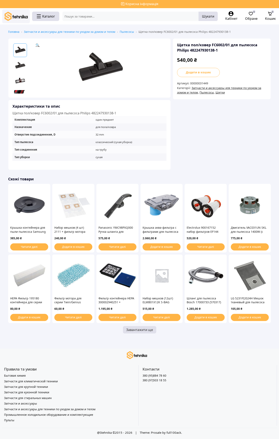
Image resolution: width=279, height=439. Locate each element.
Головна (13, 32)
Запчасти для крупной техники (26, 387)
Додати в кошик (198, 72)
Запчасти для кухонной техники (26, 392)
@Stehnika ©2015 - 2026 (115, 432)
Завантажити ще (139, 330)
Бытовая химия (15, 375)
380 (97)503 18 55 (154, 380)
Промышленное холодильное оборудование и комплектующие (48, 415)
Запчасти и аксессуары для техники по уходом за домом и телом (69, 32)
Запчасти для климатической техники (31, 381)
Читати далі (29, 247)
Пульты (9, 420)
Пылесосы (127, 32)
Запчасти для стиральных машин (28, 398)
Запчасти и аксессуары (20, 403)
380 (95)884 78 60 (154, 375)
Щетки (220, 92)
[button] (101, 68)
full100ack (173, 432)
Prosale (156, 432)
